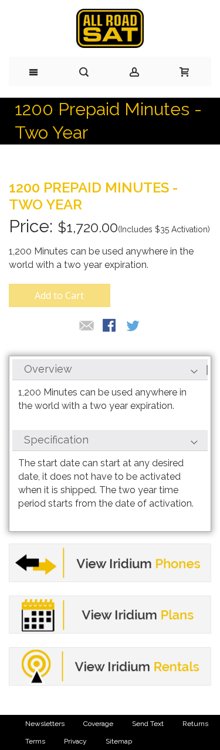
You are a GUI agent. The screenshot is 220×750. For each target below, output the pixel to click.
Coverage (98, 724)
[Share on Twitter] (133, 326)
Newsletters (45, 724)
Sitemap (119, 741)
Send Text (148, 724)
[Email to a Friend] (86, 326)
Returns (195, 724)
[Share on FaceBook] (110, 326)
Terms (35, 741)
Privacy (75, 741)
